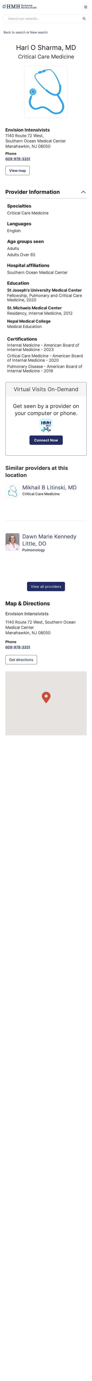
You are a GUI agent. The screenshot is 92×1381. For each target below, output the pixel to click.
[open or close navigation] (85, 7)
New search (39, 32)
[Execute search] (85, 19)
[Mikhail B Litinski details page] (12, 491)
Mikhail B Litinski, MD (49, 487)
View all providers (46, 586)
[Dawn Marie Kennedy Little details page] (12, 542)
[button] (46, 193)
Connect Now (46, 440)
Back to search (14, 32)
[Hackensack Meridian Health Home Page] (19, 6)
